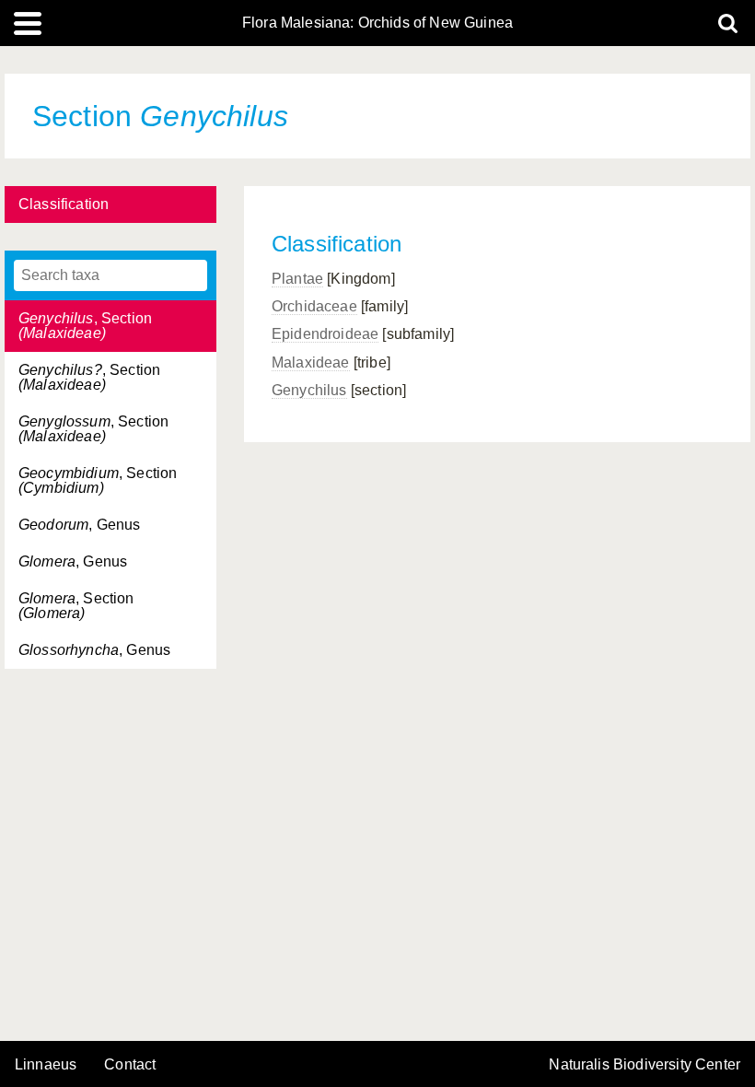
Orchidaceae (314, 306)
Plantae (297, 278)
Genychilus (309, 390)
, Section (85, 325)
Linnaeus (45, 1065)
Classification (63, 204)
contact (130, 1064)
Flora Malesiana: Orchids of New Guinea (377, 23)
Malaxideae (311, 362)
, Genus (79, 524)
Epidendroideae (325, 334)
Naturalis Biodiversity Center (644, 1065)
